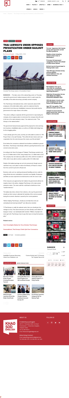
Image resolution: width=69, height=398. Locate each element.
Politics (34, 4)
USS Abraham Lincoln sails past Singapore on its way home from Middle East (55, 102)
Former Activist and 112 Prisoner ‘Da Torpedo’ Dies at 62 (35, 256)
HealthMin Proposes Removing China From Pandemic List (11, 256)
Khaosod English (9, 54)
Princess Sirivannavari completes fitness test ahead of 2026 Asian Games (55, 62)
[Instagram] (51, 322)
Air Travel (10, 235)
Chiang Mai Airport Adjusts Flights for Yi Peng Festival (37, 278)
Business (10, 13)
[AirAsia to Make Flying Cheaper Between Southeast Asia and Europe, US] (24, 288)
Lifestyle (42, 4)
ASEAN (35, 9)
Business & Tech (57, 4)
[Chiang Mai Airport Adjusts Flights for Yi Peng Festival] (38, 271)
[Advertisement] (34, 27)
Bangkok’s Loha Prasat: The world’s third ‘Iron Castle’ (56, 149)
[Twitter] (55, 322)
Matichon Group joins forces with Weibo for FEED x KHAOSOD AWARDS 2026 (55, 96)
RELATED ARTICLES (9, 263)
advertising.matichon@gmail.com (32, 337)
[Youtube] (59, 322)
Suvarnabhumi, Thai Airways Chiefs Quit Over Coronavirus (20, 229)
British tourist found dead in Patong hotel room (55, 67)
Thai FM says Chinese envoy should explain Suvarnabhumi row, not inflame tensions (55, 73)
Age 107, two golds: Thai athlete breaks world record (55, 107)
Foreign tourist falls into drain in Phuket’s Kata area (55, 134)
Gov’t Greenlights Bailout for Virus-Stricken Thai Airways (20, 225)
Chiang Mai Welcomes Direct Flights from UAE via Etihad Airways (24, 278)
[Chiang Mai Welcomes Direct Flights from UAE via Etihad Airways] (24, 271)
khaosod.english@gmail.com (31, 331)
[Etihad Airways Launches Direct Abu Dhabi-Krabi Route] (9, 288)
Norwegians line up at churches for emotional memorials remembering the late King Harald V (55, 89)
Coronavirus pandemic (20, 235)
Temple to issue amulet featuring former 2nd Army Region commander (55, 112)
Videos (41, 9)
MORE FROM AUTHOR (23, 263)
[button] (63, 1)
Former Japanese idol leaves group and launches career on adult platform (55, 50)
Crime (48, 4)
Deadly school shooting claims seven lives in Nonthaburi (54, 56)
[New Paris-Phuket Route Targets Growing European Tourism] (9, 271)
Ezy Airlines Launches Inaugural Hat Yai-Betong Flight (38, 296)
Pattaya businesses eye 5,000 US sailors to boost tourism (56, 165)
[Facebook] (65, 1)
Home (4, 13)
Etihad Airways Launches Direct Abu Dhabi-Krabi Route (9, 296)
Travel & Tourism (51, 121)
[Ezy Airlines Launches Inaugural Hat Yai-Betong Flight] (38, 288)
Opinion (28, 9)
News (27, 4)
